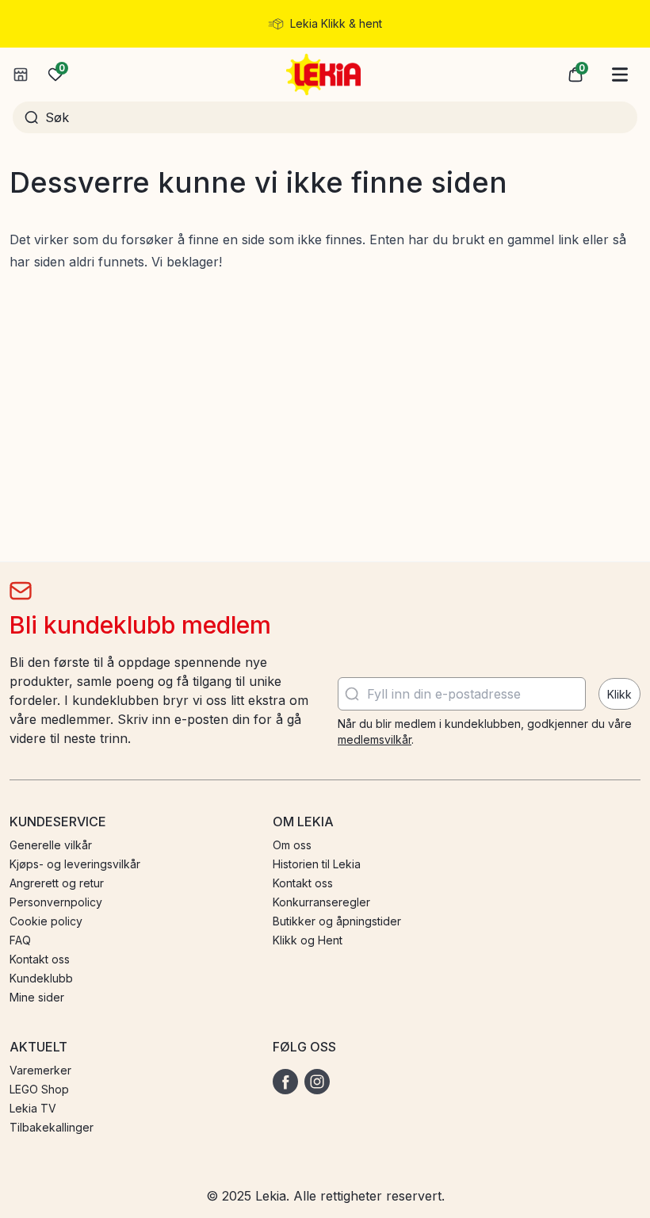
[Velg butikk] (21, 74)
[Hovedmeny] (619, 74)
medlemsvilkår (374, 739)
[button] (575, 74)
